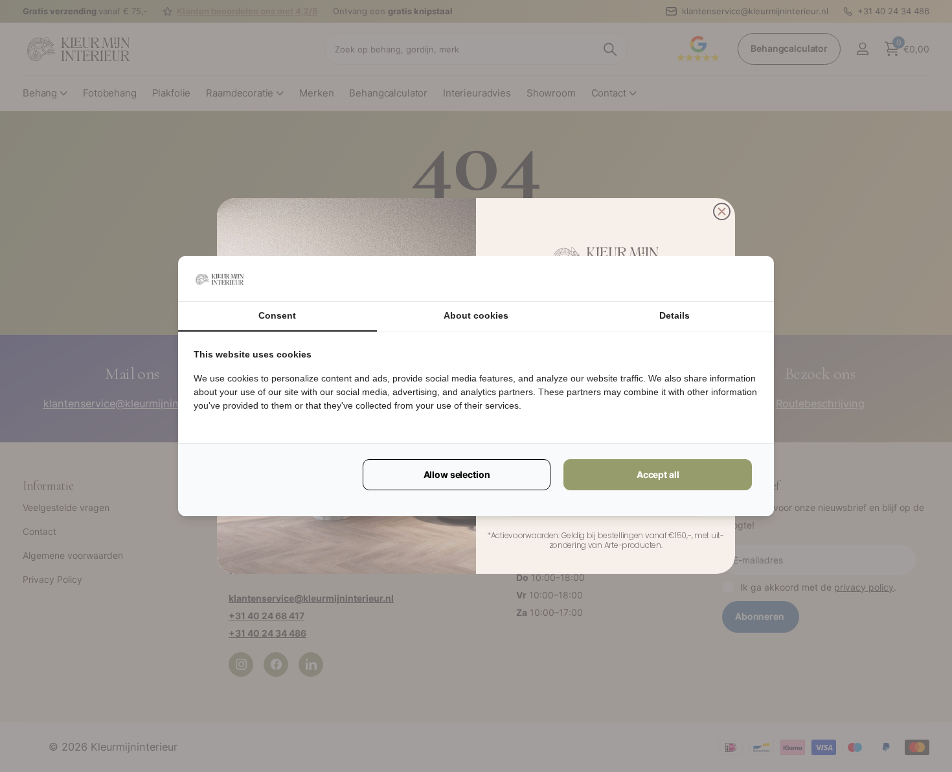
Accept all (658, 474)
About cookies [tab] (476, 315)
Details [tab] (674, 315)
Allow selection (457, 474)
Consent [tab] (277, 315)
